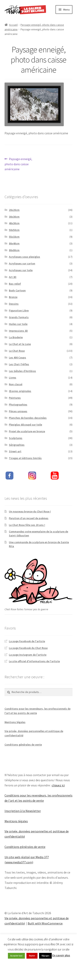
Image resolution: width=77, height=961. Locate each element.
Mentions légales (15, 722)
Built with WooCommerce (45, 923)
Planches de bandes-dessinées (28, 418)
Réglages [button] (45, 955)
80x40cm (14, 243)
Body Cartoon (17, 290)
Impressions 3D (18, 331)
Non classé (15, 384)
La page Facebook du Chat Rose (28, 648)
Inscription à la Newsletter (23, 811)
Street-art (15, 451)
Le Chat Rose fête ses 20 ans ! (27, 525)
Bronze (13, 297)
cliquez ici (58, 785)
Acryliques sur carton (22, 263)
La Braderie (16, 337)
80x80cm (14, 250)
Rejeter (32, 955)
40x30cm (14, 223)
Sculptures (15, 438)
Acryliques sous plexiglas (24, 257)
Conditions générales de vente (23, 744)
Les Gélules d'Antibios (22, 371)
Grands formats (19, 317)
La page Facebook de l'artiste (27, 641)
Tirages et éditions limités (25, 458)
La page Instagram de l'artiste (27, 654)
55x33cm (14, 236)
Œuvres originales (20, 391)
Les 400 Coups (17, 357)
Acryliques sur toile (21, 270)
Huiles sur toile (18, 324)
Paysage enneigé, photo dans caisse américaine (18, 164)
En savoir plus (61, 955)
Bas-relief (15, 283)
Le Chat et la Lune (20, 344)
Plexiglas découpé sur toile (25, 424)
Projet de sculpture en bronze (27, 431)
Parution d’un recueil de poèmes (28, 518)
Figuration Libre (19, 310)
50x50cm (14, 230)
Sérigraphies (16, 445)
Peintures (15, 398)
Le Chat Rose (17, 351)
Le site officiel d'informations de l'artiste (34, 661)
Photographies (18, 404)
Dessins (14, 304)
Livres (12, 377)
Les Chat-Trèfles (19, 364)
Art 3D (12, 277)
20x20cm (14, 210)
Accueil (13, 25)
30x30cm (14, 216)
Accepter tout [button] (16, 955)
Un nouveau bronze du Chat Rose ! (30, 511)
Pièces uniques (18, 411)
